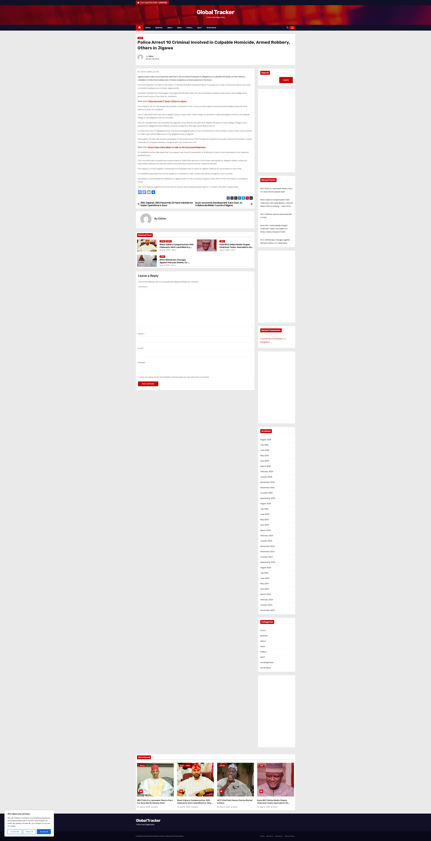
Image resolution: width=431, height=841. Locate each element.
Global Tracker (215, 12)
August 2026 (265, 439)
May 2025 (264, 519)
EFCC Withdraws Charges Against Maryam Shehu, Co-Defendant (174, 262)
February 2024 (266, 599)
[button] (287, 27)
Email (141, 348)
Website (141, 362)
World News (211, 28)
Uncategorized (266, 662)
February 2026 (266, 471)
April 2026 (264, 461)
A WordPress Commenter (271, 339)
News (179, 28)
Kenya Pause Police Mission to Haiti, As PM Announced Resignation (177, 147)
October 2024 (266, 557)
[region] (29, 823)
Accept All (44, 832)
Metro (169, 28)
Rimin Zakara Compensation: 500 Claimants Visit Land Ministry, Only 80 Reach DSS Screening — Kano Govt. (276, 202)
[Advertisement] (276, 131)
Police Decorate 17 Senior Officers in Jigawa (167, 101)
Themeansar (179, 836)
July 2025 (264, 509)
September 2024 (267, 562)
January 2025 (266, 541)
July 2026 (264, 445)
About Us (269, 836)
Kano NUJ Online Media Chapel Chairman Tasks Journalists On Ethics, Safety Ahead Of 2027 (235, 247)
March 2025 (265, 530)
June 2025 (264, 514)
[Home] (139, 28)
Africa (148, 28)
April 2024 (264, 589)
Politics (189, 28)
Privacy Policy (289, 836)
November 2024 (267, 551)
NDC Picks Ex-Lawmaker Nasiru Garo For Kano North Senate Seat (155, 801)
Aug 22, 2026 (165, 250)
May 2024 (264, 583)
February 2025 (266, 535)
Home (262, 836)
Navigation (265, 342)
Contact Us (279, 836)
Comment (143, 286)
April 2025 (264, 525)
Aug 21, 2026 (224, 250)
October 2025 (266, 493)
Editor (151, 56)
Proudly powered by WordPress (147, 836)
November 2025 (267, 487)
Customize (15, 832)
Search (265, 72)
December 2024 (267, 546)
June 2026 (264, 450)
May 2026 (264, 455)
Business (159, 28)
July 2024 (264, 573)
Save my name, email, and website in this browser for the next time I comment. (175, 377)
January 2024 (266, 605)
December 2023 (267, 610)
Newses (169, 836)
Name (141, 333)
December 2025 (267, 482)
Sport (199, 28)
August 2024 (265, 567)
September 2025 (267, 498)
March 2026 (265, 466)
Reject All (29, 832)
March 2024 (265, 594)
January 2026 (266, 477)
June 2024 (264, 578)
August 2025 (265, 503)
